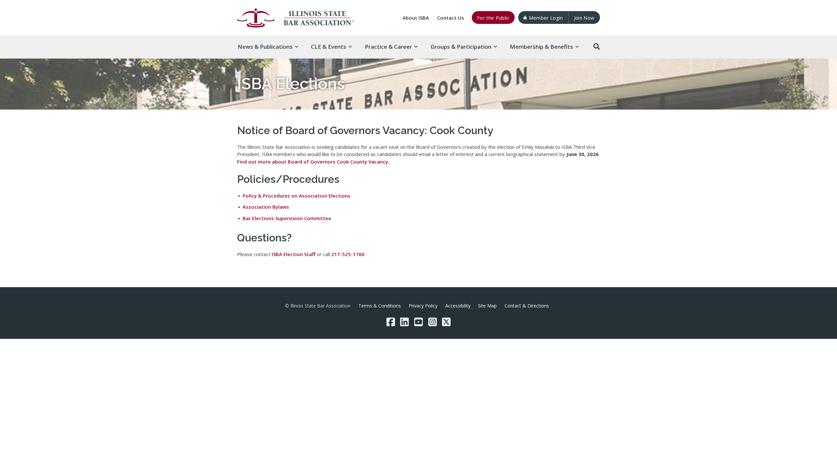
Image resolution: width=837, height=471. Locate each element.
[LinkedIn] (404, 322)
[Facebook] (391, 322)
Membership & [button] (541, 46)
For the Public (493, 17)
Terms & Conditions (379, 306)
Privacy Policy (423, 306)
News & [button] (265, 46)
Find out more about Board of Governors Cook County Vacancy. (313, 161)
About (415, 17)
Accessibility (457, 306)
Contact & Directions (526, 306)
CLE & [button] (328, 46)
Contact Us (450, 17)
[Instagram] (432, 322)
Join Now (584, 17)
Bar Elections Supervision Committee (287, 218)
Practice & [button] (388, 46)
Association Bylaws (266, 206)
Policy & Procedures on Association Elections (296, 195)
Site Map (487, 306)
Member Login (546, 17)
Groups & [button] (461, 46)
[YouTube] (418, 322)
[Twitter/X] (446, 322)
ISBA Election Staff (294, 254)
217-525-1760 (348, 254)
